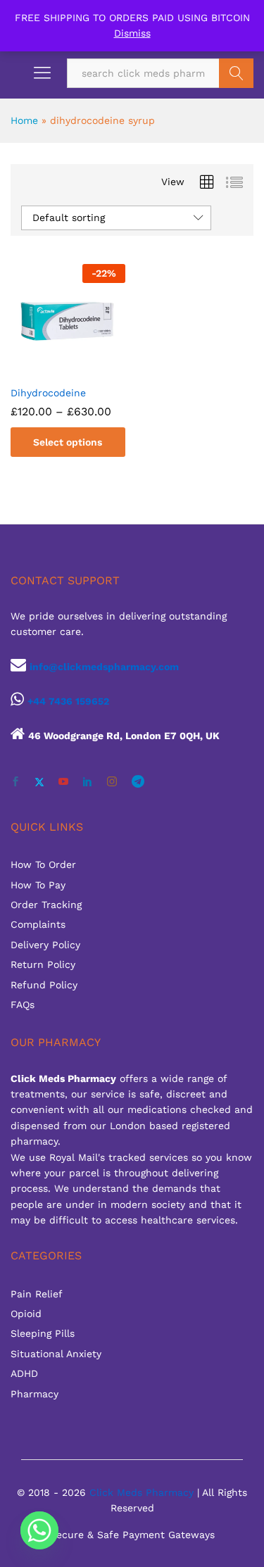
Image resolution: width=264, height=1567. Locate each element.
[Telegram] (138, 782)
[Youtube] (63, 782)
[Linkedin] (87, 782)
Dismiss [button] (132, 33)
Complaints (38, 924)
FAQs (22, 1004)
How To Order (43, 864)
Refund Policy (44, 984)
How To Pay (38, 885)
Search (236, 73)
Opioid (26, 1313)
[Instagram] (112, 782)
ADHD (24, 1373)
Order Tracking (46, 904)
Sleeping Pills (43, 1333)
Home (24, 120)
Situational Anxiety (56, 1353)
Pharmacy (34, 1393)
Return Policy (43, 964)
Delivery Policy (45, 944)
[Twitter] (39, 782)
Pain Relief (37, 1293)
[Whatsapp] (39, 1530)
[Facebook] (15, 782)
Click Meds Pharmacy (141, 1492)
